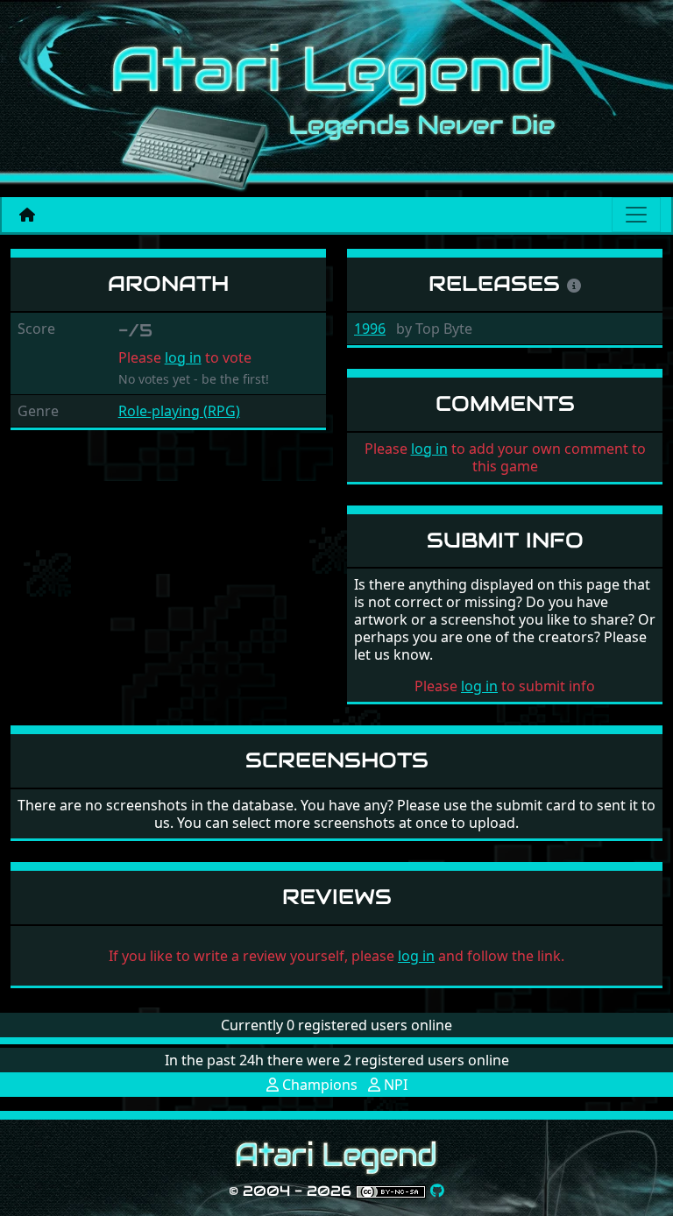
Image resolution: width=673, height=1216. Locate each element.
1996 (370, 328)
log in (183, 357)
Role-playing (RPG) (179, 411)
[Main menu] (636, 214)
